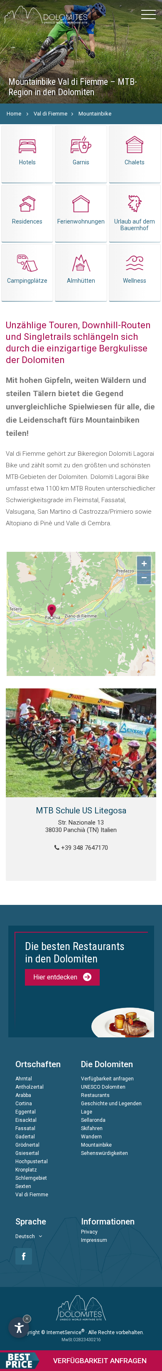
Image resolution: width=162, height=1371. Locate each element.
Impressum (94, 1240)
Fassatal (25, 1128)
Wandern (91, 1137)
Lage (86, 1112)
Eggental (25, 1112)
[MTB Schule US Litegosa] (81, 742)
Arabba (23, 1095)
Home (14, 114)
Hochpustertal (31, 1161)
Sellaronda (93, 1120)
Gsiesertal (27, 1153)
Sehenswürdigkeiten (104, 1153)
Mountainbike (95, 114)
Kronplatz (26, 1170)
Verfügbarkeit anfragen (107, 1079)
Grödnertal (27, 1145)
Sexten (23, 1186)
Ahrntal (23, 1079)
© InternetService (62, 1332)
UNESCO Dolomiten (103, 1087)
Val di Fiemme (50, 114)
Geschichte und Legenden (111, 1103)
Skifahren (92, 1128)
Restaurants (95, 1095)
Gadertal (25, 1137)
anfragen (100, 1361)
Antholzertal (29, 1087)
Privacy (89, 1232)
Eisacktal (26, 1120)
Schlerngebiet (31, 1178)
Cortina (23, 1103)
